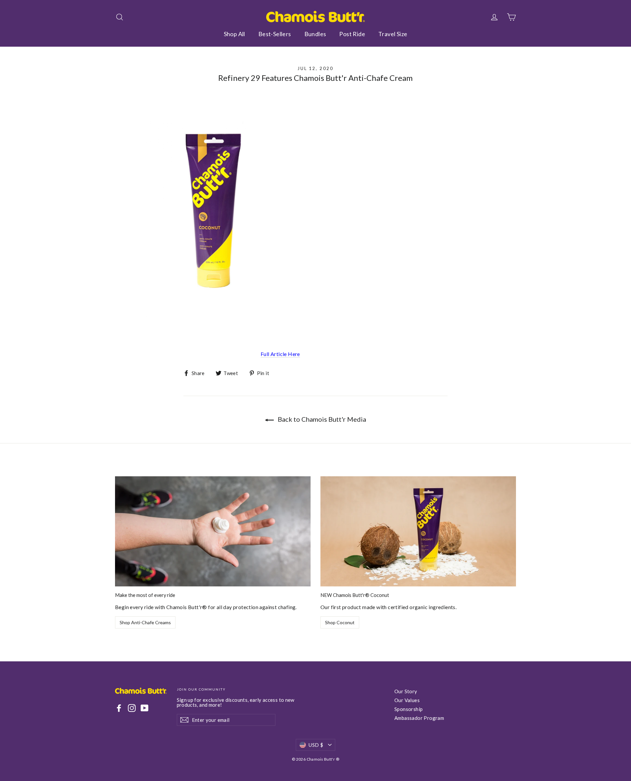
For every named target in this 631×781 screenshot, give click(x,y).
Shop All (234, 33)
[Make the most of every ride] (213, 531)
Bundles (315, 33)
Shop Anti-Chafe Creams (145, 622)
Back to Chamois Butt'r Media (321, 419)
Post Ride (352, 33)
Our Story (405, 691)
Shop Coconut (340, 622)
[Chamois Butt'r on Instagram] (132, 708)
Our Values (407, 700)
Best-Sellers (274, 33)
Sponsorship (408, 709)
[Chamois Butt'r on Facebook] (119, 708)
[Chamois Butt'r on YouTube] (145, 708)
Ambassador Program (419, 718)
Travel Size (392, 33)
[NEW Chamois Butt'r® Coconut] (418, 531)
